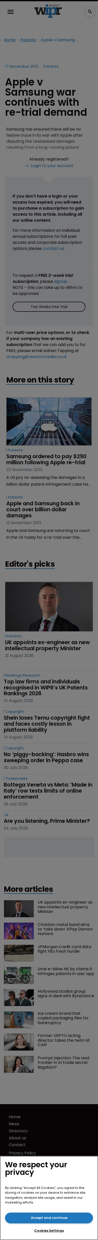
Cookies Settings (49, 1230)
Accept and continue (49, 1217)
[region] (49, 1198)
